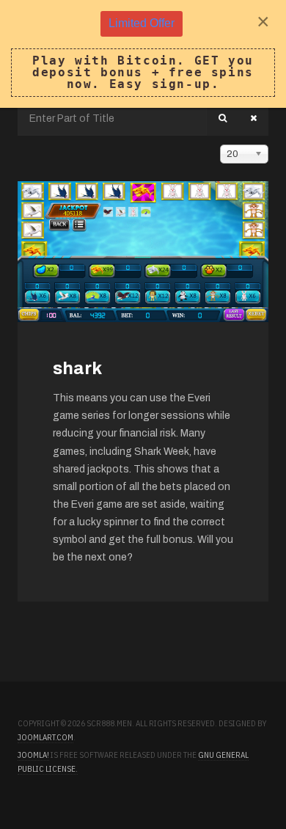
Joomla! (33, 755)
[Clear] (253, 118)
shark (77, 368)
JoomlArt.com (45, 737)
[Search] (222, 118)
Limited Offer (142, 23)
